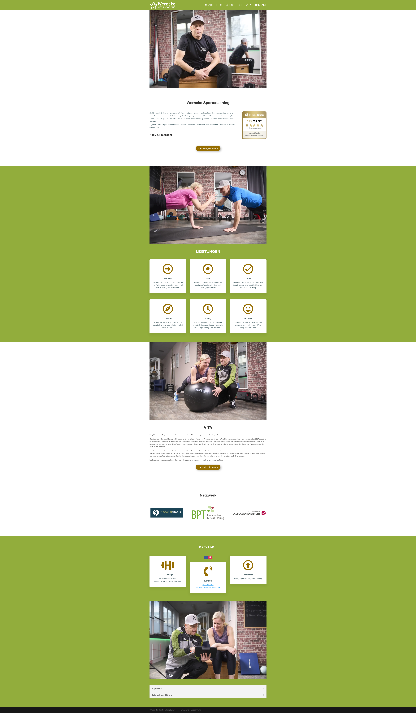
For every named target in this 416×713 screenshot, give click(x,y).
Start (209, 5)
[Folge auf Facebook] (206, 557)
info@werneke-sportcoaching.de (208, 587)
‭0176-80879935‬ (207, 585)
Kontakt (260, 5)
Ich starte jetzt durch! (208, 148)
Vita (249, 5)
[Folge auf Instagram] (210, 557)
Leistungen (224, 5)
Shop (239, 5)
